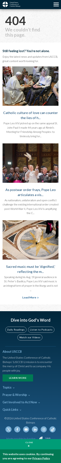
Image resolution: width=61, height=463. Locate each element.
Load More (29, 297)
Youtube (26, 429)
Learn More (18, 377)
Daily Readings (16, 329)
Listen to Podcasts (41, 329)
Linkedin (35, 429)
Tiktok (52, 429)
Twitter (8, 429)
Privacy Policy (41, 458)
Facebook (17, 429)
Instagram (44, 429)
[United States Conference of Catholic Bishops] (13, 4)
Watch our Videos (29, 337)
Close (29, 442)
